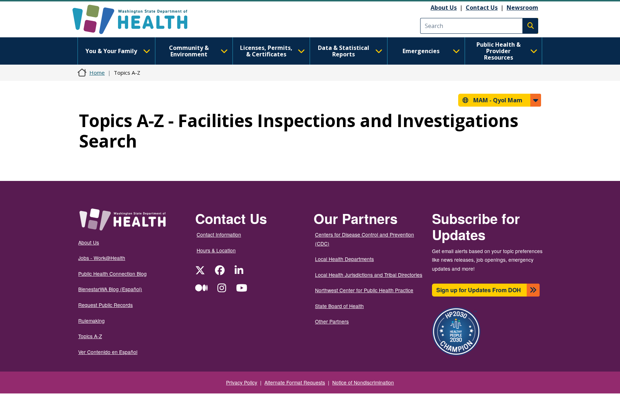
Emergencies (421, 51)
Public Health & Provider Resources (498, 51)
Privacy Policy (241, 382)
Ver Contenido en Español (107, 351)
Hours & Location (216, 250)
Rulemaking (91, 320)
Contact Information (219, 234)
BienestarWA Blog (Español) (110, 289)
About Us (444, 7)
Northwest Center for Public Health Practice (364, 290)
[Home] (136, 19)
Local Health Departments (344, 258)
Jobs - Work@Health (101, 257)
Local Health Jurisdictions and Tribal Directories (368, 274)
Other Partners (332, 321)
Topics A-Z (90, 336)
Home (97, 72)
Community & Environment (189, 51)
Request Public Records (105, 304)
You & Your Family (111, 51)
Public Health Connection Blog (112, 273)
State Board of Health (339, 305)
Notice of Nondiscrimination (363, 382)
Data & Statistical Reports (343, 51)
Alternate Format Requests (294, 382)
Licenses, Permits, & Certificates (266, 51)
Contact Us (482, 7)
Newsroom (522, 7)
